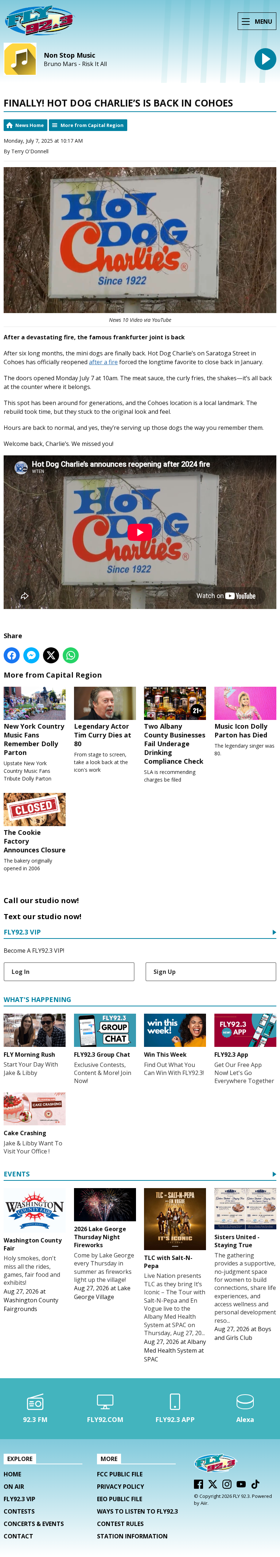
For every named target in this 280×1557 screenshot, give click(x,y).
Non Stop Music (69, 55)
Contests (19, 1511)
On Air (14, 1487)
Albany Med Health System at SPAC (175, 1350)
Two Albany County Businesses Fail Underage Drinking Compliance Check (174, 744)
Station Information (132, 1536)
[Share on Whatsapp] (71, 655)
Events (17, 1174)
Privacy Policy (120, 1487)
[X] (212, 1487)
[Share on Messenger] (31, 655)
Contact (18, 1536)
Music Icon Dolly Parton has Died (240, 730)
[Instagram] (227, 1487)
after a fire (103, 362)
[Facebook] (198, 1487)
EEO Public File (119, 1499)
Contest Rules (120, 1524)
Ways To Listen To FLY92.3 (137, 1511)
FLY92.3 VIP (22, 932)
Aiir (204, 1503)
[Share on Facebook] (12, 655)
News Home (29, 125)
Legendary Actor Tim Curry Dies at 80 (102, 735)
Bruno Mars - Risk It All (75, 64)
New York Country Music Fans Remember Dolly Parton (34, 739)
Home (12, 1474)
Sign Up (164, 972)
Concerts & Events (34, 1524)
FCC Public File (120, 1474)
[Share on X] (51, 655)
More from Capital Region (92, 125)
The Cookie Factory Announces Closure (35, 841)
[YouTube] (241, 1487)
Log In (21, 972)
